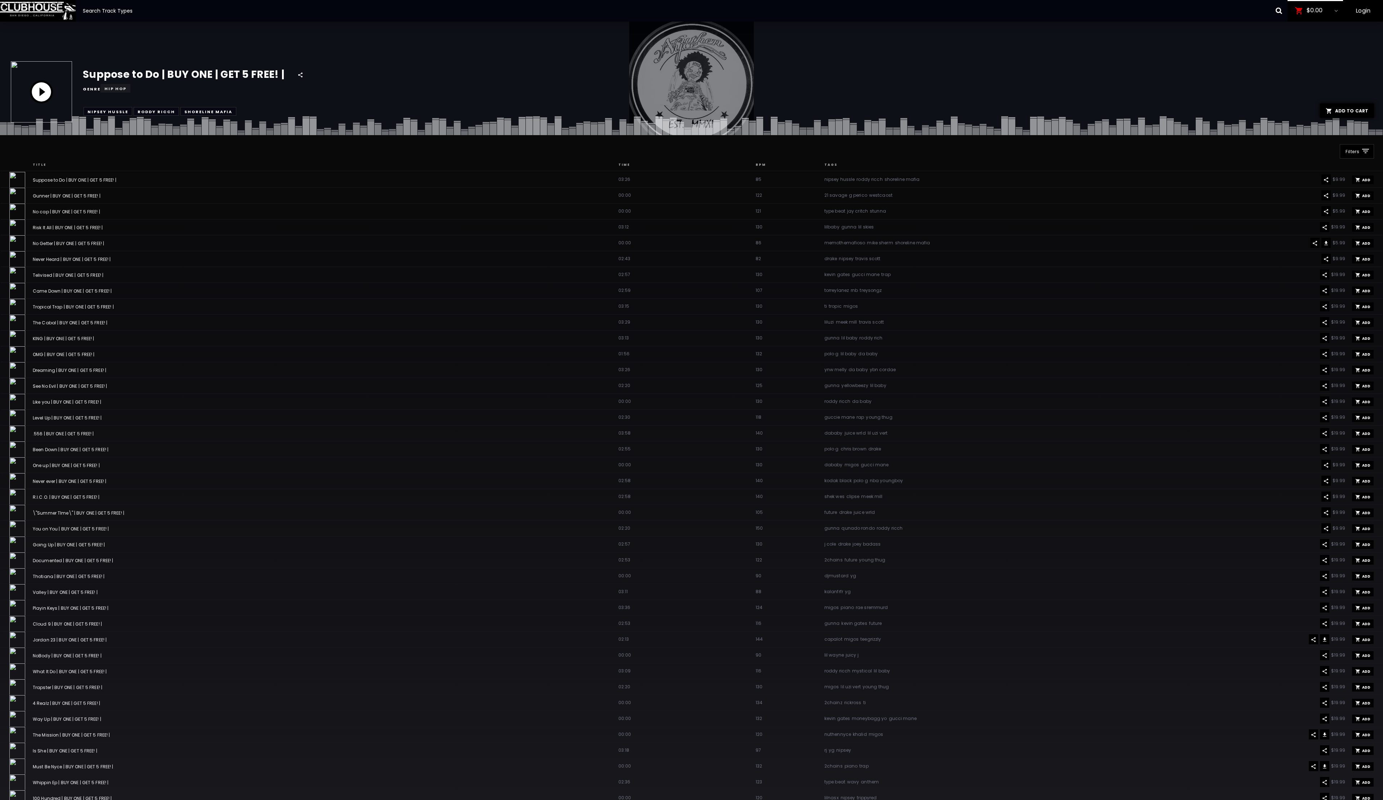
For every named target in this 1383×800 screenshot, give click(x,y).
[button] (1315, 11)
